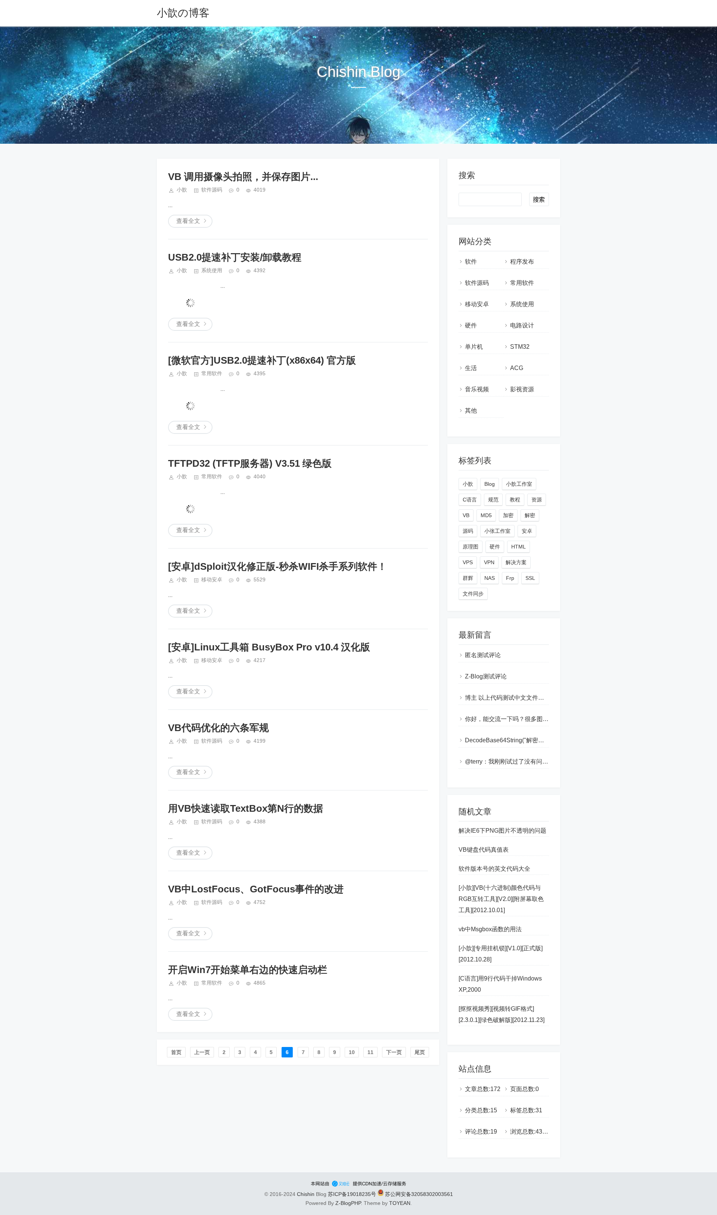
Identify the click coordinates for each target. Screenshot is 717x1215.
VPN (489, 562)
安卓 (527, 531)
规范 (493, 500)
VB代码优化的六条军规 (218, 727)
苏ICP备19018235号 (352, 1194)
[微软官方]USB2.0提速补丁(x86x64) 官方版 (262, 360)
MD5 (486, 515)
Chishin (305, 1194)
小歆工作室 (519, 484)
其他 (471, 410)
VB (466, 515)
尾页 (420, 1052)
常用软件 (211, 373)
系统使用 (211, 270)
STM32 (520, 347)
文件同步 (473, 594)
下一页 (394, 1052)
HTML (518, 547)
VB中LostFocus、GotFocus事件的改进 (256, 889)
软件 (471, 261)
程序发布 (522, 261)
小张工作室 (497, 531)
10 (352, 1052)
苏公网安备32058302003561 (418, 1194)
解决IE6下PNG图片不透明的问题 (502, 830)
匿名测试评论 (483, 655)
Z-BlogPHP (348, 1203)
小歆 (468, 484)
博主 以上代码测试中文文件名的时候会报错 (522, 697)
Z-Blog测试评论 (486, 676)
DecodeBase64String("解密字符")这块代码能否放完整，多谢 (545, 740)
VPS (468, 562)
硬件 (471, 325)
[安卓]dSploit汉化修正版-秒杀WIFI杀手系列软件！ (277, 566)
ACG (516, 368)
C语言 (470, 500)
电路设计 (522, 325)
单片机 (474, 347)
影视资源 (522, 389)
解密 (530, 515)
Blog (489, 484)
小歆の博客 (183, 13)
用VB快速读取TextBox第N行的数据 (245, 808)
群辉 (468, 578)
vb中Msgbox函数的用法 (490, 929)
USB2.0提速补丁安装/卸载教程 (234, 257)
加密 (508, 515)
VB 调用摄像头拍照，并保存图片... (243, 176)
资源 (536, 500)
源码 (468, 531)
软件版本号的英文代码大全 (494, 869)
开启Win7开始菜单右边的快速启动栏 (247, 969)
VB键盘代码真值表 (484, 849)
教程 (515, 500)
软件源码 (211, 190)
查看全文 (188, 221)
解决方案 (516, 562)
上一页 (202, 1052)
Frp (510, 578)
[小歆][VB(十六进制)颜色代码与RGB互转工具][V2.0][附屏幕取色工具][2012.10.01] (501, 899)
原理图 (470, 547)
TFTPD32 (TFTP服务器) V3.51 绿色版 (250, 463)
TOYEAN (399, 1203)
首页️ (176, 1052)
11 (370, 1052)
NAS (489, 578)
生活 (471, 368)
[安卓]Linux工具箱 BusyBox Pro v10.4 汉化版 (269, 647)
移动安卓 (211, 579)
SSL (530, 578)
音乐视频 (477, 389)
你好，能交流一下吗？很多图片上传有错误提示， (530, 719)
